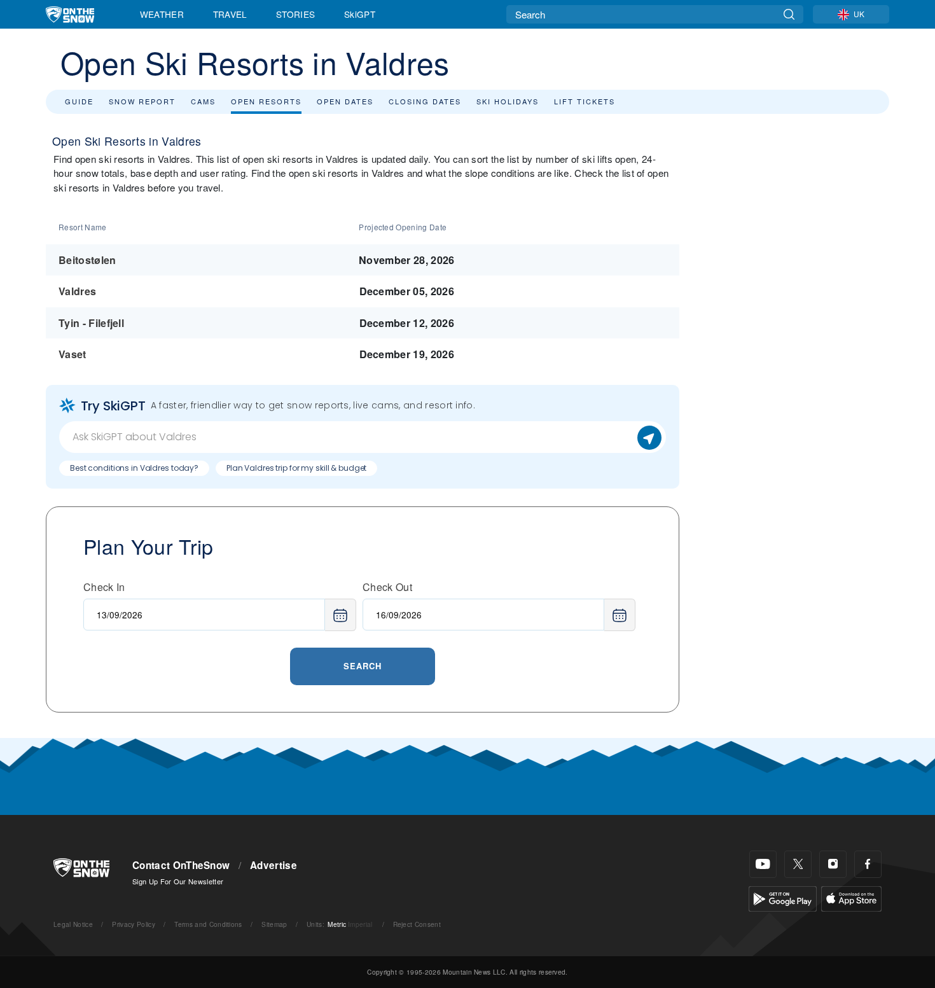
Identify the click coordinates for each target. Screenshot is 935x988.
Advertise (273, 865)
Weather (162, 14)
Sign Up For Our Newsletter (177, 881)
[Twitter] (798, 864)
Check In (104, 587)
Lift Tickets (584, 101)
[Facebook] (868, 864)
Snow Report (142, 101)
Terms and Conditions (208, 924)
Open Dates (345, 101)
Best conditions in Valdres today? (134, 468)
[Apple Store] (851, 897)
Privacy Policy (133, 924)
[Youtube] (763, 864)
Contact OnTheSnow (181, 865)
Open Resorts (266, 101)
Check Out (387, 587)
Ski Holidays (507, 101)
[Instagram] (833, 864)
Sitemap (274, 924)
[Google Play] (783, 897)
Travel (230, 14)
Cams (203, 101)
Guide (79, 101)
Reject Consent (417, 924)
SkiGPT (359, 14)
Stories (295, 14)
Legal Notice (73, 924)
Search (362, 666)
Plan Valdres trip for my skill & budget (296, 468)
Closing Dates (425, 101)
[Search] (789, 14)
